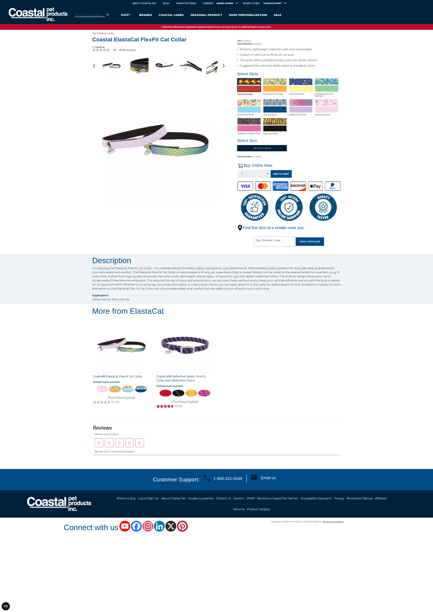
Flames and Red (245, 94)
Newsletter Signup (359, 498)
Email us (268, 478)
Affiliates (380, 498)
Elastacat (101, 33)
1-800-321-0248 (228, 478)
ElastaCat (100, 46)
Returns (238, 509)
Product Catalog (258, 509)
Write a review (127, 50)
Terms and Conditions (333, 521)
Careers (208, 3)
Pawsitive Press (186, 3)
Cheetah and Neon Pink (248, 133)
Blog (166, 3)
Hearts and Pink (322, 115)
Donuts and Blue (245, 115)
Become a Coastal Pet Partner (277, 498)
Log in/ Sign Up (148, 498)
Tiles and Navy (270, 115)
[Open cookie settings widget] (6, 606)
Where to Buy (251, 3)
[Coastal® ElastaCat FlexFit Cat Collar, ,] (121, 345)
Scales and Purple (297, 115)
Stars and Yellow (297, 94)
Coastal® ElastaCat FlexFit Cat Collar (117, 376)
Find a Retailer (310, 241)
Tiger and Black (270, 133)
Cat (94, 33)
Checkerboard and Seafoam (324, 95)
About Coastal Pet (144, 3)
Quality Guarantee (201, 498)
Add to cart (281, 174)
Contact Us (223, 498)
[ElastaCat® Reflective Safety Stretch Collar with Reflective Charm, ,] (184, 345)
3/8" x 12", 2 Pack (262, 148)
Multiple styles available (106, 382)
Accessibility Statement (316, 498)
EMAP (250, 498)
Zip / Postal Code (268, 240)
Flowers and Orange (273, 94)
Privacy (339, 498)
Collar (111, 33)
